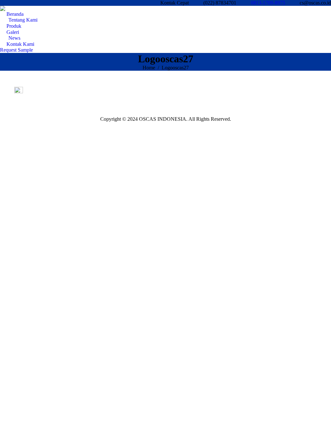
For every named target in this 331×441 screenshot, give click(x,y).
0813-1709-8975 (268, 2)
